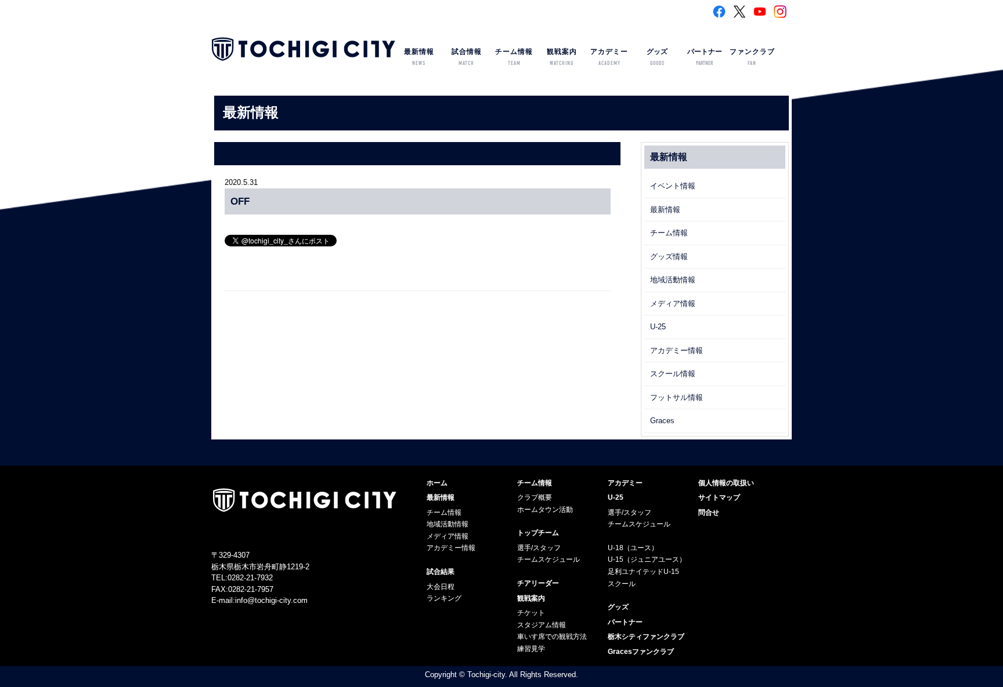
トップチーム (538, 533)
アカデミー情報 (676, 350)
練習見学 (531, 649)
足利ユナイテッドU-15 (643, 572)
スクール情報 (672, 373)
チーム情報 (514, 57)
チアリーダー (538, 583)
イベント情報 (672, 185)
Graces (662, 420)
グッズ (657, 57)
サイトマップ (719, 497)
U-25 (658, 326)
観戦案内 (562, 57)
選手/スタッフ (539, 548)
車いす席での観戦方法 (552, 637)
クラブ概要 (534, 497)
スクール (622, 584)
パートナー (704, 57)
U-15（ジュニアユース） (647, 559)
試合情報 (467, 57)
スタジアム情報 (541, 625)
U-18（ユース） (633, 548)
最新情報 (419, 57)
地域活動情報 (672, 279)
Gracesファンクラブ (641, 652)
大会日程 (440, 587)
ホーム (437, 483)
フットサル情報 (676, 397)
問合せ (708, 512)
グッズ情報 (669, 256)
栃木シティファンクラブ (646, 637)
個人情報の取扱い (726, 483)
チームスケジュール (548, 559)
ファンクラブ (752, 57)
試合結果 (440, 572)
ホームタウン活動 (545, 510)
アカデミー (609, 57)
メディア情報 (672, 303)
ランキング (444, 598)
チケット (531, 613)
